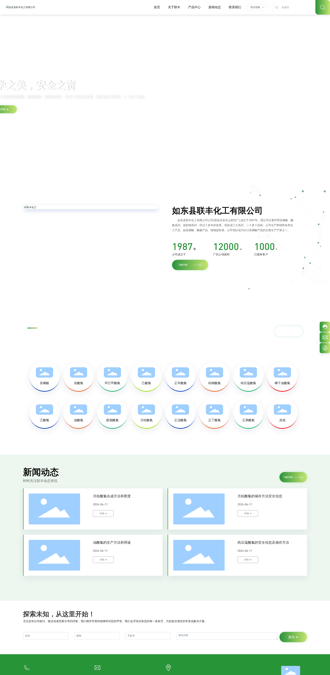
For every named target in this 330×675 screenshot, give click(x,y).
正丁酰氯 (214, 420)
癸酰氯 (78, 383)
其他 (282, 420)
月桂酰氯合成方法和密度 (112, 496)
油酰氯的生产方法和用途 (112, 542)
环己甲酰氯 (112, 383)
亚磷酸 (44, 383)
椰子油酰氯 (282, 383)
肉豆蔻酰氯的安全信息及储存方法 (263, 542)
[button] (23, 176)
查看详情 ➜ (39, 113)
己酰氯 (146, 383)
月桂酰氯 (146, 420)
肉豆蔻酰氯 (248, 383)
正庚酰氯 (248, 420)
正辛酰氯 (180, 383)
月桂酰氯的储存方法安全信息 (260, 496)
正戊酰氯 (180, 420)
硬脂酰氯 (112, 420)
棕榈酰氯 (214, 383)
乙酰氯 (44, 420)
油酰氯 (78, 420)
